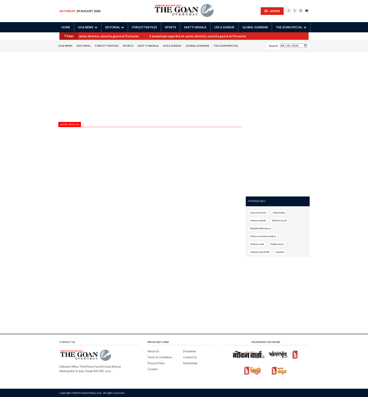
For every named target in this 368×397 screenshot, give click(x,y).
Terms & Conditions (160, 357)
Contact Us (190, 357)
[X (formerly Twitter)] (289, 11)
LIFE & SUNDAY (224, 27)
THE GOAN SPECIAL (225, 45)
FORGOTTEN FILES (144, 27)
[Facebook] (295, 11)
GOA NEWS (65, 45)
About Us (153, 351)
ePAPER (275, 11)
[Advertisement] (150, 88)
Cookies (153, 369)
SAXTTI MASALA (195, 27)
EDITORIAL (84, 45)
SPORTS (170, 27)
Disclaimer (189, 351)
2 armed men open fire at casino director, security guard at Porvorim (88, 36)
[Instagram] (301, 11)
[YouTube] (307, 11)
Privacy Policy (156, 363)
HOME (66, 27)
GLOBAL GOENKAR (255, 27)
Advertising (190, 363)
